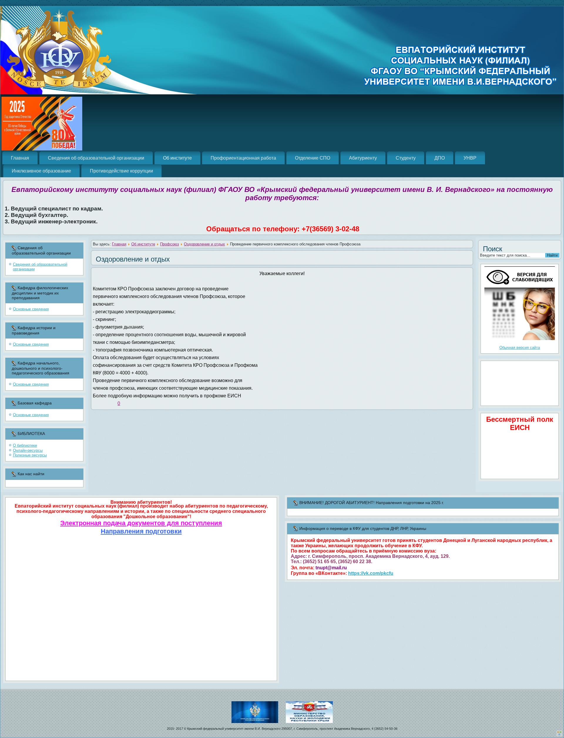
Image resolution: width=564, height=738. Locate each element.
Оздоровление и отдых (204, 244)
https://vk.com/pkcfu (370, 573)
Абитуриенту (363, 157)
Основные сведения (31, 309)
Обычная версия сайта (519, 347)
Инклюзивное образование (41, 170)
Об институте (177, 157)
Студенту (406, 157)
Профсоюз (169, 244)
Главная (20, 157)
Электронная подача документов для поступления (141, 523)
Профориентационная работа (243, 157)
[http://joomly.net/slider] (559, 733)
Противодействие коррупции (121, 170)
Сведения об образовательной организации (96, 157)
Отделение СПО (312, 157)
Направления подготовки (141, 531)
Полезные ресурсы (30, 455)
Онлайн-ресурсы (28, 450)
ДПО (439, 157)
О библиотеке (25, 445)
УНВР (470, 157)
